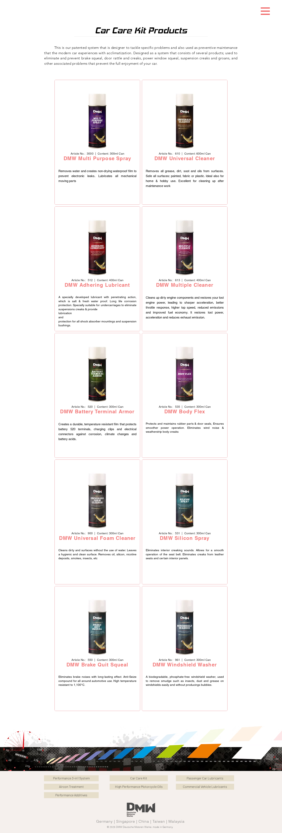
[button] (265, 11)
